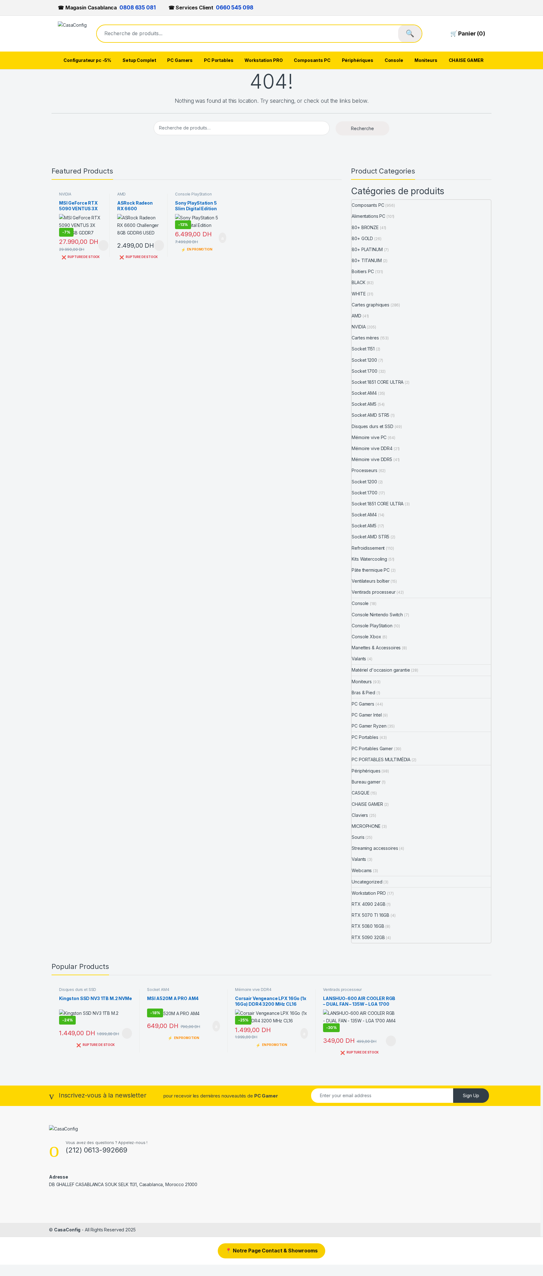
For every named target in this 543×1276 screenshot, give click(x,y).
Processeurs (364, 470)
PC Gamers (180, 60)
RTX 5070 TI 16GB (370, 915)
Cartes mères (365, 337)
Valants (359, 658)
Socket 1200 (364, 360)
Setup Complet (139, 60)
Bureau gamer (366, 781)
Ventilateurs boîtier (370, 581)
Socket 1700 (364, 371)
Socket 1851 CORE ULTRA (377, 382)
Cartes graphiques (370, 304)
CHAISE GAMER (466, 60)
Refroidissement (368, 548)
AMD (121, 194)
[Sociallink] (51, 1197)
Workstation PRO (263, 60)
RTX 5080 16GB (368, 926)
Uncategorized (367, 881)
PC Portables (218, 60)
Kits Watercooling (369, 559)
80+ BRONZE (365, 227)
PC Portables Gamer (372, 748)
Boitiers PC (363, 271)
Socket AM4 (364, 393)
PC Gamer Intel (366, 715)
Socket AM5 (364, 404)
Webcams (362, 870)
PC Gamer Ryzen (369, 726)
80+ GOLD (362, 238)
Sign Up (471, 1095)
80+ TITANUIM (366, 260)
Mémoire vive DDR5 (372, 459)
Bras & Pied (363, 692)
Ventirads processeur (373, 592)
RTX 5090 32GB (368, 937)
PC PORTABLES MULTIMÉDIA (381, 759)
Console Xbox (366, 636)
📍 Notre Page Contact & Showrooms (271, 1250)
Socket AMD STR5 (370, 415)
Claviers (360, 815)
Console (394, 60)
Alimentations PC (368, 216)
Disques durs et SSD (372, 426)
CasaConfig (67, 1229)
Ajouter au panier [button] (219, 238)
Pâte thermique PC (371, 570)
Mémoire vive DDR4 (372, 448)
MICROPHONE (366, 826)
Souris (358, 837)
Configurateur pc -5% (87, 60)
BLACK (358, 282)
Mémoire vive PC (369, 437)
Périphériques (357, 60)
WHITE (358, 293)
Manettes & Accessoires (376, 647)
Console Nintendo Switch (377, 614)
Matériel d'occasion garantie (381, 670)
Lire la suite (103, 245)
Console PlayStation (193, 194)
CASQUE (360, 792)
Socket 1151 (363, 348)
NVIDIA (65, 194)
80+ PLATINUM (367, 249)
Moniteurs (425, 60)
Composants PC (312, 60)
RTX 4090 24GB (368, 904)
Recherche (362, 128)
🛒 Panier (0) (467, 33)
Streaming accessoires (375, 848)
